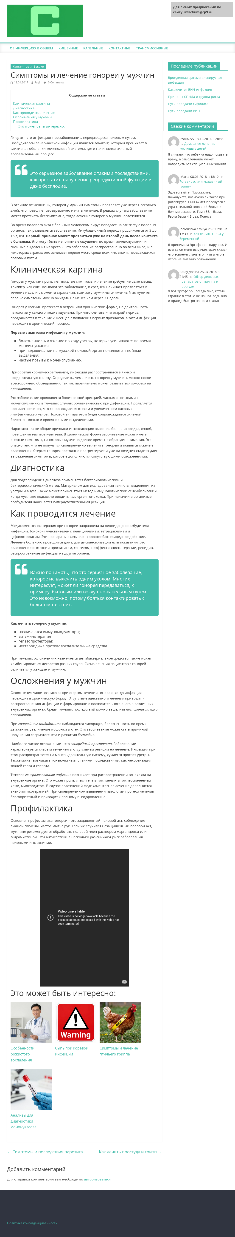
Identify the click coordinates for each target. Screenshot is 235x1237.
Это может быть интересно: (41, 126)
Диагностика (23, 108)
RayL (37, 82)
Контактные (120, 48)
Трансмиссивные (152, 48)
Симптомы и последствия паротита (45, 1152)
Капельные (93, 48)
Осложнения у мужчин (32, 117)
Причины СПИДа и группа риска (194, 96)
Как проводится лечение (34, 112)
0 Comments (55, 82)
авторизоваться (97, 1179)
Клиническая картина (31, 103)
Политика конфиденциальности (32, 1223)
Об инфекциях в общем (31, 48)
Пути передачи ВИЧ (184, 111)
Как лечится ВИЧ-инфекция (190, 89)
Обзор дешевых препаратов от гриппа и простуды (198, 281)
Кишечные (68, 48)
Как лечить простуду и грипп (130, 1152)
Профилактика (25, 121)
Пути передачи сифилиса (188, 104)
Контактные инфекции (28, 66)
